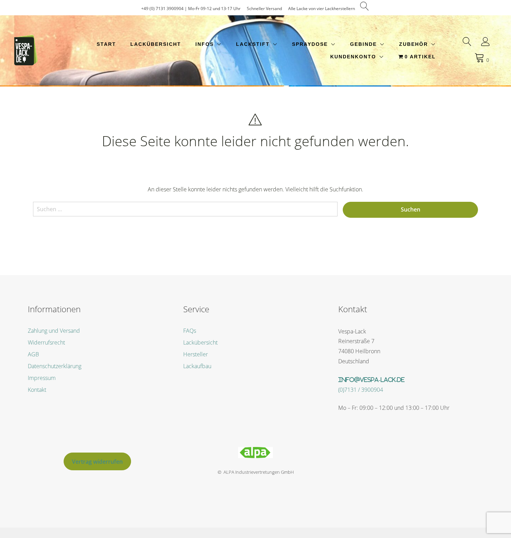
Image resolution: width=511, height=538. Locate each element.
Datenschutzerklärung (54, 366)
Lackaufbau (197, 366)
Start (106, 44)
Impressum (42, 378)
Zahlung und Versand (54, 330)
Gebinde (363, 44)
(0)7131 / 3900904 (360, 390)
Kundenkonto (353, 56)
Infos (204, 44)
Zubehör (413, 44)
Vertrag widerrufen (97, 461)
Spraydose (310, 44)
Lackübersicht (155, 44)
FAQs (189, 330)
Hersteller (195, 354)
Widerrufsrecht (46, 342)
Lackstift (253, 44)
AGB (33, 354)
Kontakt (37, 390)
